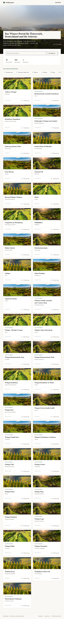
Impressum (40, 616)
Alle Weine (58, 2)
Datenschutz (47, 616)
